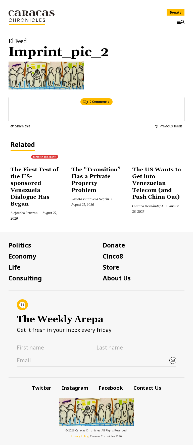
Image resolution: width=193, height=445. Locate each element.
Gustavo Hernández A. (148, 206)
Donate (175, 12)
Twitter (41, 387)
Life (15, 267)
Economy (22, 256)
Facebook (111, 387)
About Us (117, 278)
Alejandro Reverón (24, 213)
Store (111, 267)
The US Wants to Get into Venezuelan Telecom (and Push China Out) (156, 183)
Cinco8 (113, 256)
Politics (20, 245)
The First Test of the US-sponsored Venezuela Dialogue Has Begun (34, 187)
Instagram (75, 387)
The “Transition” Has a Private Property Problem (95, 180)
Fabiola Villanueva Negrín (90, 199)
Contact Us (147, 387)
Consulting (25, 278)
